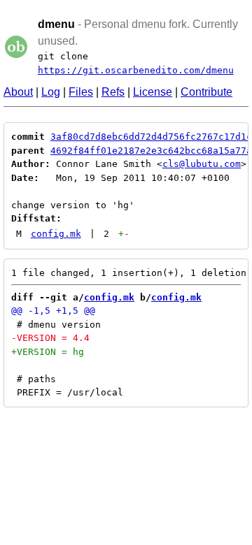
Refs (113, 92)
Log (50, 92)
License (152, 92)
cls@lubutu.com (201, 164)
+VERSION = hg (47, 352)
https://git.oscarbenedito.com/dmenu (136, 70)
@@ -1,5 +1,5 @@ (53, 310)
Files (81, 92)
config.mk (56, 233)
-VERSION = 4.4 (50, 338)
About (18, 92)
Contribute (206, 92)
